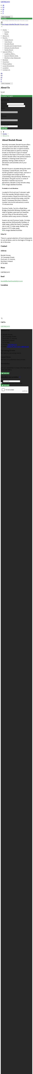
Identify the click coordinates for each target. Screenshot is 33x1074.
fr (3, 11)
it (1, 81)
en (3, 7)
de (3, 5)
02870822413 (5, 2)
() (8, 124)
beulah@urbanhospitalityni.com (12, 281)
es (3, 9)
